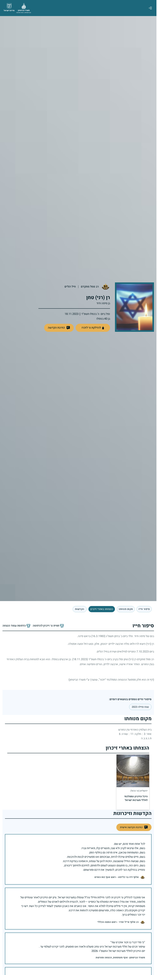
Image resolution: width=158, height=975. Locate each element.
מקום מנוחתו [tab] (126, 609)
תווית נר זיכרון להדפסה (46, 626)
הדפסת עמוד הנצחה (14, 626)
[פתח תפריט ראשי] (150, 8)
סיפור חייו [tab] (144, 609)
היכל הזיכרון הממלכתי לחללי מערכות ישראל (136, 798)
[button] (59, 328)
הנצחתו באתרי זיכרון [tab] (101, 609)
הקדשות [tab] (79, 609)
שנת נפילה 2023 (140, 707)
